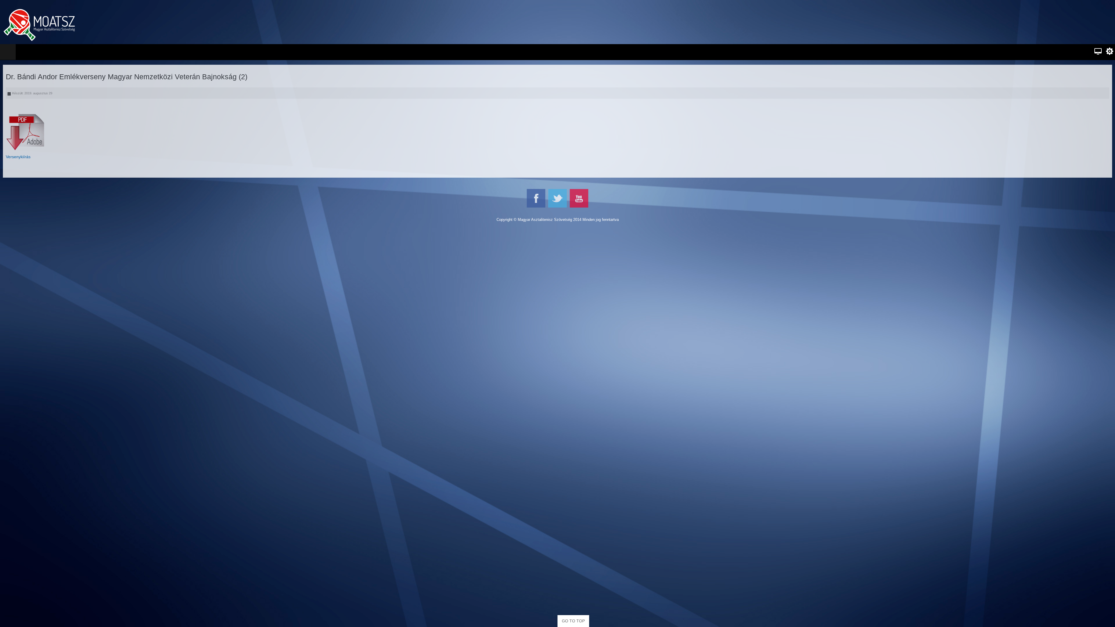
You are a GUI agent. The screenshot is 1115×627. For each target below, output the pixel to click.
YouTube (579, 198)
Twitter (557, 198)
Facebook (536, 198)
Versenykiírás (18, 156)
